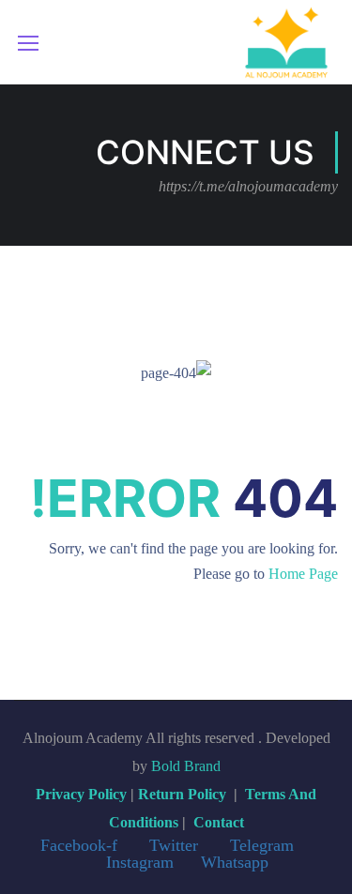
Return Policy (182, 794)
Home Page (303, 574)
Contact (218, 822)
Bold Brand (186, 766)
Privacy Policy (81, 794)
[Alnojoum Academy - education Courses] (287, 42)
